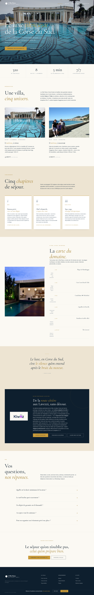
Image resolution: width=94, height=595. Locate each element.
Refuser (56, 591)
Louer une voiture (75, 435)
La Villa (60, 3)
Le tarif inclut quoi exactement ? (27, 497)
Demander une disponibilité (15, 48)
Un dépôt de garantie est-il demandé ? (29, 505)
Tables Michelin (61, 580)
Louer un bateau (40, 435)
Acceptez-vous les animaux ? (26, 513)
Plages (59, 583)
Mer (73, 3)
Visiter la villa (35, 48)
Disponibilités (44, 583)
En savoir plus (46, 591)
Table (78, 3)
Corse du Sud (44, 580)
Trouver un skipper (58, 435)
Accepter (64, 591)
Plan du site (78, 580)
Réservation (85, 3)
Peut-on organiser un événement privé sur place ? (33, 520)
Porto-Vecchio (44, 578)
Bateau (59, 578)
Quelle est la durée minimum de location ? (31, 490)
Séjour (67, 3)
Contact (77, 578)
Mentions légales (79, 583)
